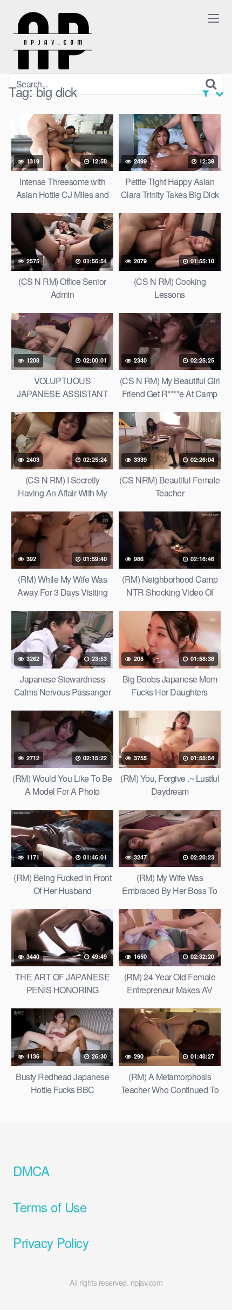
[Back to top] (213, 1286)
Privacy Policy (50, 1242)
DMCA (31, 1170)
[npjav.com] (52, 41)
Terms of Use (49, 1206)
